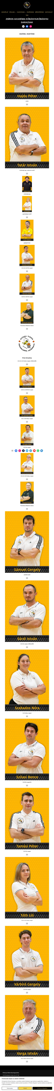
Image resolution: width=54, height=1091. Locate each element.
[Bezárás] (52, 1078)
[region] (27, 1084)
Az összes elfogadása (42, 1088)
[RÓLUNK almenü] (15, 12)
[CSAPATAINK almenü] (25, 12)
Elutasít (25, 1088)
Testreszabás (10, 1088)
